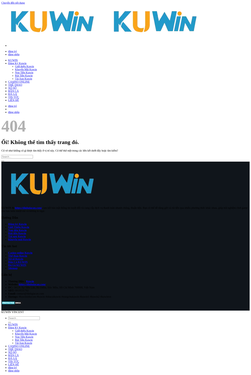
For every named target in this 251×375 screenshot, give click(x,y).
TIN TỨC (13, 97)
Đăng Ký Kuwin (17, 63)
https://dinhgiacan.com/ (28, 207)
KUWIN (13, 60)
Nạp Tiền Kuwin (24, 72)
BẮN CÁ (13, 91)
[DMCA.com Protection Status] (11, 303)
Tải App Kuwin (23, 78)
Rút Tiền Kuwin (24, 75)
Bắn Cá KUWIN (18, 262)
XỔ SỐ (12, 87)
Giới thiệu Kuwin (24, 66)
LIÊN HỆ (13, 100)
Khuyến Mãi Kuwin (26, 69)
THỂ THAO (15, 84)
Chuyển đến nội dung (13, 2)
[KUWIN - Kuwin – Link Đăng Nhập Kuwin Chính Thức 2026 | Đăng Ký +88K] (104, 39)
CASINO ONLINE (19, 81)
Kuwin (30, 281)
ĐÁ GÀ (12, 94)
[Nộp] (2, 160)
